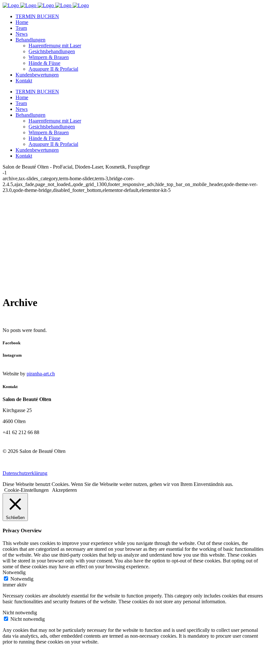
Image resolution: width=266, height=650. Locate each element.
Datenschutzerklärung (25, 473)
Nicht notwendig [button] (20, 612)
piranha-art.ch (41, 373)
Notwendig (21, 579)
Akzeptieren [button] (64, 490)
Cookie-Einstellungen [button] (26, 490)
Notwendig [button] (14, 572)
